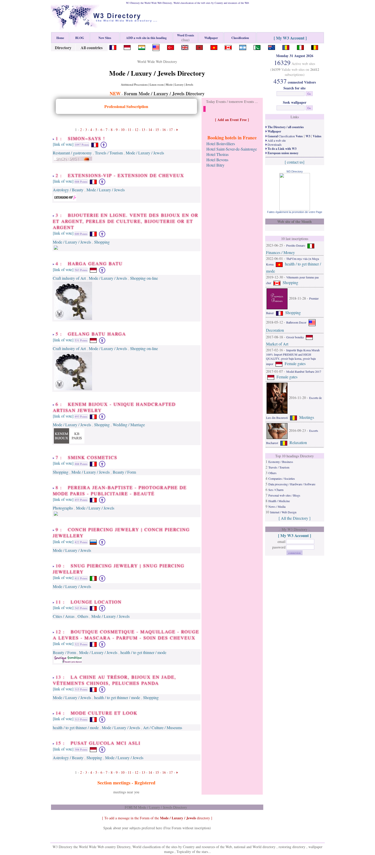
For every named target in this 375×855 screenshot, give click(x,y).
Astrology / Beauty (68, 189)
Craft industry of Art (69, 278)
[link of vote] (63, 144)
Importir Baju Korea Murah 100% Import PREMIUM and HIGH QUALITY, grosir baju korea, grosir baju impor (293, 357)
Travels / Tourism (109, 152)
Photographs (63, 508)
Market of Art (277, 343)
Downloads (274, 144)
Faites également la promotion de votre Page (294, 211)
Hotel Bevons (217, 159)
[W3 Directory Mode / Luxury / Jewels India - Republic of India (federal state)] (141, 46)
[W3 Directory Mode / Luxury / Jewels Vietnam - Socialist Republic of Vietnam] (214, 46)
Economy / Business (280, 462)
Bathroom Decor (296, 322)
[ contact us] (294, 162)
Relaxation (298, 442)
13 (143, 129)
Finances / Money (280, 252)
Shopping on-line (144, 278)
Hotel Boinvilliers (220, 143)
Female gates (295, 363)
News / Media (276, 506)
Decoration (275, 330)
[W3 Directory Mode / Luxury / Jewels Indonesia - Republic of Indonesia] (127, 46)
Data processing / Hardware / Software (291, 484)
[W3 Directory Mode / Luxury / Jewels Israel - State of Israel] (242, 46)
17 (171, 129)
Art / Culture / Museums (162, 727)
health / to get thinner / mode (143, 652)
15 (157, 129)
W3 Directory (294, 171)
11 (129, 129)
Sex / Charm (275, 490)
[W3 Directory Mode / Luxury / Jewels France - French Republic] (113, 46)
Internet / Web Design (283, 512)
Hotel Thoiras (217, 154)
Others (83, 616)
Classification (285, 136)
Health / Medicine (279, 501)
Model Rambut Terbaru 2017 (303, 371)
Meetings (306, 417)
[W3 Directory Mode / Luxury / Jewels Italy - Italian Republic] (300, 46)
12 (136, 129)
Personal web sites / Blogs (284, 495)
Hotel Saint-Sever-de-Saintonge (231, 149)
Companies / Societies (281, 478)
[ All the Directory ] (294, 518)
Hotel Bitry (215, 165)
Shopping (102, 242)
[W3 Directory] (294, 208)
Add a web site (276, 140)
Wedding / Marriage (129, 424)
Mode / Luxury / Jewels (145, 152)
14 (150, 129)
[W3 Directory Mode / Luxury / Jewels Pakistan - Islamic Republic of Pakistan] (257, 46)
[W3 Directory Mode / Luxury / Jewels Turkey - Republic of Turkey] (170, 46)
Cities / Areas (63, 616)
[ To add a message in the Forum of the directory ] (157, 818)
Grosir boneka (295, 337)
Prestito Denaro (295, 245)
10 (122, 129)
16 (164, 129)
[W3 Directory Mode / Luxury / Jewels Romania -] (286, 46)
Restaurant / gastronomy (72, 152)
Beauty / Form (124, 472)
